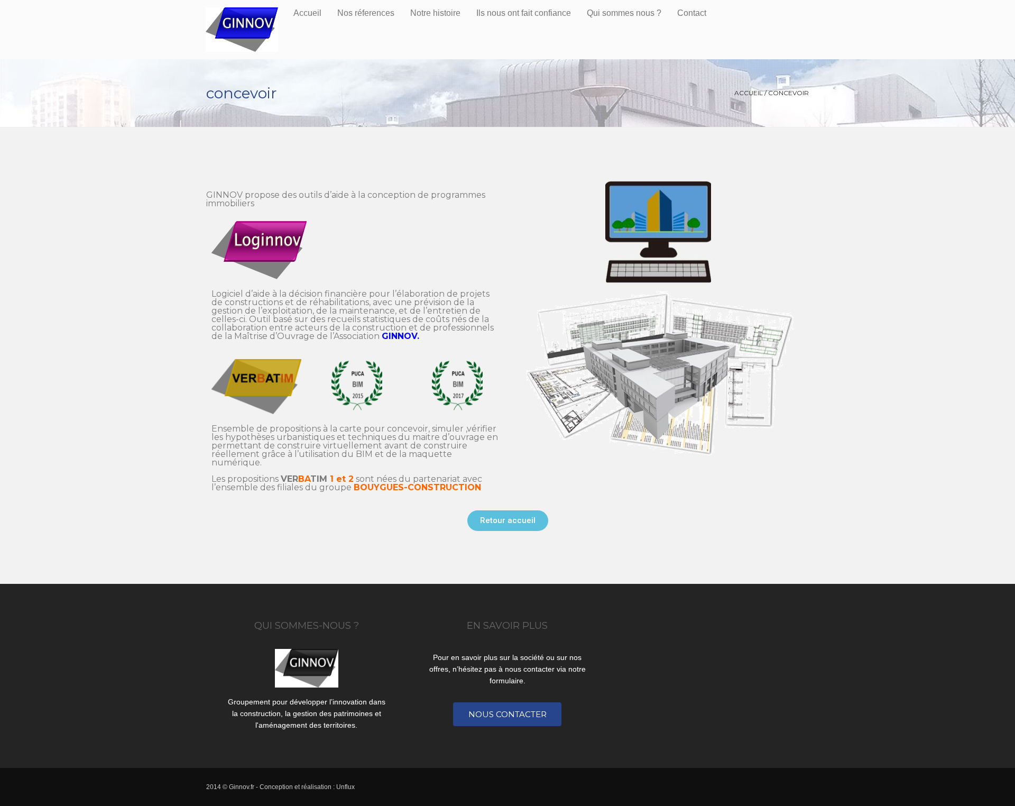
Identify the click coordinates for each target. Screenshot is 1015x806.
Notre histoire (435, 12)
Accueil (307, 12)
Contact (691, 12)
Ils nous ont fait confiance (523, 12)
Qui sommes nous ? (624, 12)
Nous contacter (507, 714)
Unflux (345, 787)
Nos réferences (365, 12)
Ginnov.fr (241, 787)
